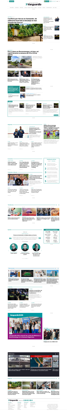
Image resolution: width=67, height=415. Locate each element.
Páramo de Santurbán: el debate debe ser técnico (25, 235)
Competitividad (10, 160)
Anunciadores (10, 406)
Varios (25, 405)
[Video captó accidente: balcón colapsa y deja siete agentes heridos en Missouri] (19, 361)
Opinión (44, 7)
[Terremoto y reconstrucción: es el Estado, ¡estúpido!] (36, 247)
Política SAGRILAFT (50, 409)
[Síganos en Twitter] (25, 400)
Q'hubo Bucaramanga (32, 406)
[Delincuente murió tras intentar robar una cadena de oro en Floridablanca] (57, 37)
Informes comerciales (30, 93)
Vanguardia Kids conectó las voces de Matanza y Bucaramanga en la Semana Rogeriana (25, 336)
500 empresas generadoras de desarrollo (33, 404)
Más (55, 7)
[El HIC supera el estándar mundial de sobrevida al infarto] (22, 95)
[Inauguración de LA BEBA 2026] (51, 334)
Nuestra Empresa (11, 409)
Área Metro (12, 7)
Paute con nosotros (11, 407)
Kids (53, 7)
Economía (39, 7)
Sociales (45, 340)
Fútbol (9, 141)
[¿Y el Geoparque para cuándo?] (14, 247)
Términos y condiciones (52, 408)
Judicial (25, 7)
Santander (17, 7)
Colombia (29, 7)
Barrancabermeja (25, 390)
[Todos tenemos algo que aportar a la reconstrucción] (25, 247)
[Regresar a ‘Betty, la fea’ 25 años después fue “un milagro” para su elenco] (44, 212)
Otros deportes (32, 126)
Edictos (25, 406)
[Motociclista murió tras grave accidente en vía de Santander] (13, 74)
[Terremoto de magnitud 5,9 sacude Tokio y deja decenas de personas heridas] (57, 28)
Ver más (56, 115)
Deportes (21, 7)
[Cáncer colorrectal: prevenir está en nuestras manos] (15, 212)
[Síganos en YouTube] (28, 400)
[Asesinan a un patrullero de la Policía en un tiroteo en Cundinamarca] (18, 295)
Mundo (32, 7)
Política (35, 7)
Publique (25, 407)
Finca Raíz (25, 403)
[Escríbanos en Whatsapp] (32, 400)
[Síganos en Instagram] (27, 400)
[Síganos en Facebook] (24, 400)
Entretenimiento (49, 7)
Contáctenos (10, 408)
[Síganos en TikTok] (30, 400)
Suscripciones (10, 403)
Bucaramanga (10, 50)
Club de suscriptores (11, 405)
